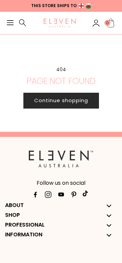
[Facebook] (35, 196)
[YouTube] (61, 196)
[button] (10, 24)
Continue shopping (61, 100)
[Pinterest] (74, 196)
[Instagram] (48, 196)
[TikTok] (87, 196)
